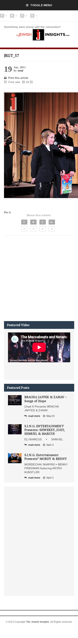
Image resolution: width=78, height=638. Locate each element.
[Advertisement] (39, 278)
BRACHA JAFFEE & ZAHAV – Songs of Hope (45, 399)
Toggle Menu (41, 5)
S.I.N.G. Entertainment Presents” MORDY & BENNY (45, 457)
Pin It (7, 212)
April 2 (50, 478)
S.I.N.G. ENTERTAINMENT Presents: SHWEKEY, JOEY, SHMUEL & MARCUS (44, 430)
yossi (20, 70)
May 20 (50, 416)
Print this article (18, 77)
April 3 (50, 445)
